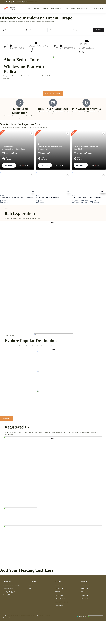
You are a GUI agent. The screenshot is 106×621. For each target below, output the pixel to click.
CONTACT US (97, 8)
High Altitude (84, 598)
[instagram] (6, 1)
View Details (8, 165)
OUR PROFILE (36, 8)
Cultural (83, 592)
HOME (28, 8)
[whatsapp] (9, 1)
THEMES (45, 8)
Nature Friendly (85, 585)
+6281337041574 (19, 1)
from (20, 165)
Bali (40, 144)
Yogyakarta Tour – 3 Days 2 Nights (13, 149)
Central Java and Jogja (9, 146)
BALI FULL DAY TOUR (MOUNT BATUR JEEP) (16, 197)
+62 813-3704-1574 (8, 589)
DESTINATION (55, 8)
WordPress (47, 615)
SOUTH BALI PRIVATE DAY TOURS (48, 197)
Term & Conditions (7, 617)
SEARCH (98, 30)
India (30, 585)
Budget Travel (84, 588)
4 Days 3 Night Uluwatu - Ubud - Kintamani (86, 197)
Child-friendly (84, 595)
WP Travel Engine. (35, 615)
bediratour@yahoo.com (31, 1)
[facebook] (3, 1)
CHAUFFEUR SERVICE (83, 8)
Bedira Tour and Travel (16, 615)
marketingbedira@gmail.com (10, 592)
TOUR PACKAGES (68, 8)
